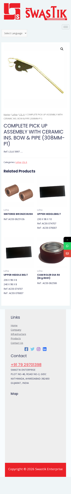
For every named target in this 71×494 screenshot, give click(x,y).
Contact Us (17, 342)
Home (7, 114)
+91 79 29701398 (26, 364)
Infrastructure (18, 334)
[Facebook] (26, 349)
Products (16, 338)
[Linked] (45, 349)
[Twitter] (32, 349)
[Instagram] (38, 349)
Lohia (14, 114)
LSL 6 (22, 114)
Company (16, 329)
